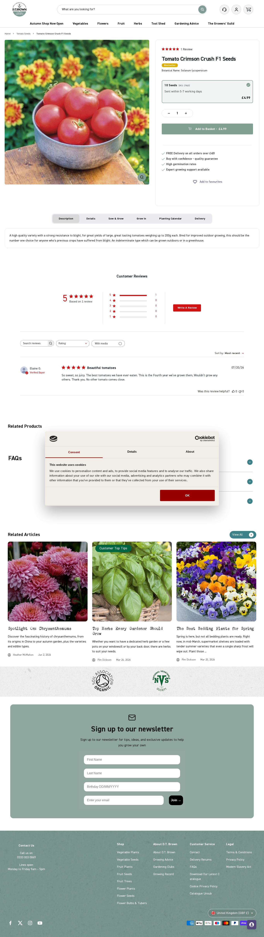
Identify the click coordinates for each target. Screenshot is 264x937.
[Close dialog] (224, 405)
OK (187, 495)
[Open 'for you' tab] (251, 924)
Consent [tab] (74, 452)
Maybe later (84, 506)
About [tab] (190, 451)
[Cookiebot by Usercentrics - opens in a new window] (198, 439)
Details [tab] (132, 451)
